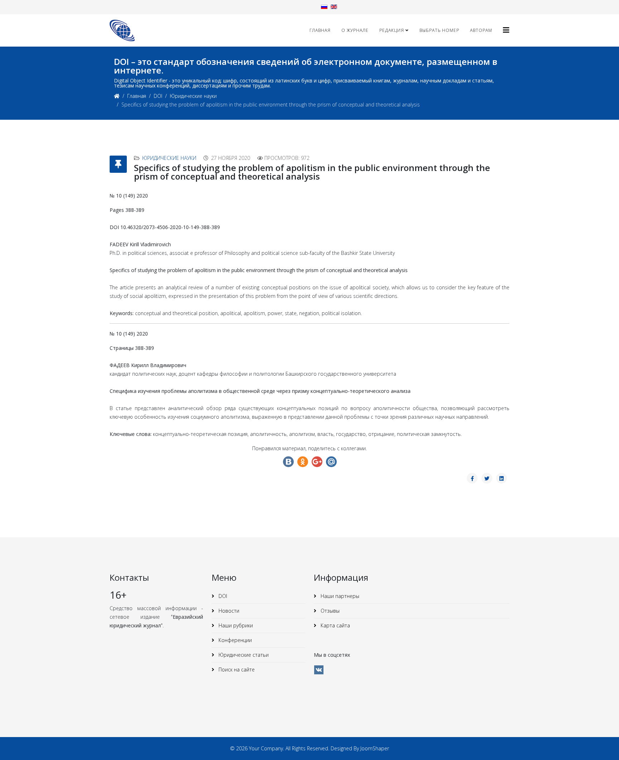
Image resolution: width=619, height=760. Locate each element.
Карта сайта (334, 625)
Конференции (234, 640)
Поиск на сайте (236, 669)
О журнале (355, 30)
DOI (158, 95)
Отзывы (329, 610)
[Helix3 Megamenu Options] (506, 30)
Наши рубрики (235, 625)
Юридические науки (193, 95)
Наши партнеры (339, 596)
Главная (320, 30)
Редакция (391, 30)
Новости (228, 610)
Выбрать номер (439, 30)
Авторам (481, 30)
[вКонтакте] (318, 669)
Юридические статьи (243, 654)
